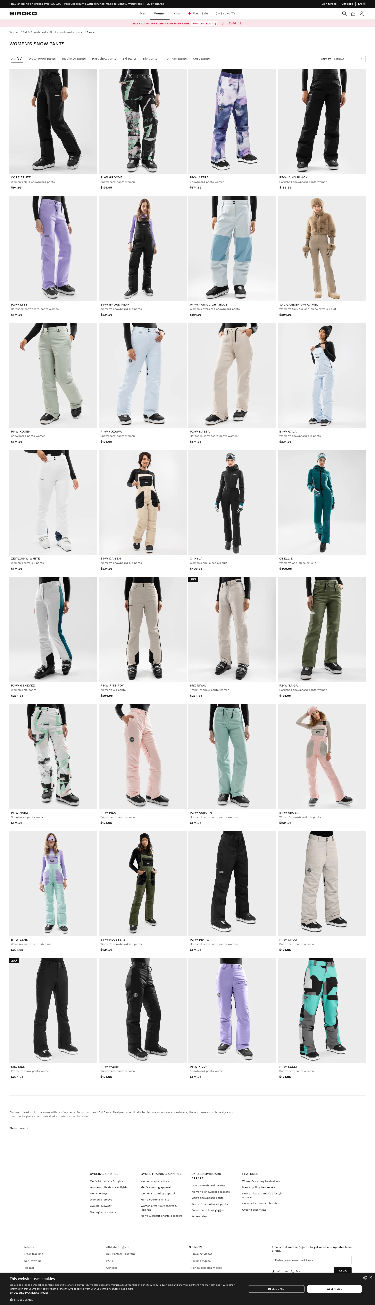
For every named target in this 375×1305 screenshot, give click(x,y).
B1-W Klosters (113, 939)
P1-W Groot (289, 939)
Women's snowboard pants (209, 1204)
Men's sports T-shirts (155, 1199)
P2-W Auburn (201, 812)
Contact (111, 1267)
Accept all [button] (334, 1289)
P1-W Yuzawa (111, 431)
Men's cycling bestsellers (258, 1187)
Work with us (32, 1260)
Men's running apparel (156, 1187)
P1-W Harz (19, 812)
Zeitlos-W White (25, 558)
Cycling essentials (254, 1209)
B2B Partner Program (120, 1253)
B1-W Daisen (110, 558)
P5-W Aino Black (293, 177)
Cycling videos (202, 1253)
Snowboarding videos (207, 1267)
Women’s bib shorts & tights (109, 1187)
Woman (282, 1271)
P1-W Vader (109, 1066)
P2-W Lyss (19, 304)
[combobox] (365, 1278)
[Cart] (353, 13)
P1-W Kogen (20, 431)
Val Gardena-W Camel (298, 304)
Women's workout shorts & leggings (159, 1207)
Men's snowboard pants (207, 1197)
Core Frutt (21, 177)
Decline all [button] (276, 1289)
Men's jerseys (99, 1193)
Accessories (199, 1216)
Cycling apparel (104, 1174)
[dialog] (187, 1289)
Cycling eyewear (101, 1205)
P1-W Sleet (288, 1066)
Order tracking (33, 1253)
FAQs (109, 1260)
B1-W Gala (288, 431)
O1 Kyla (196, 558)
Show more (17, 1128)
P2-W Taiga (288, 685)
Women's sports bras (155, 1181)
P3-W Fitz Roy (112, 685)
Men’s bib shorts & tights (106, 1181)
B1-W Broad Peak (114, 304)
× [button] (370, 1277)
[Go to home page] (23, 13)
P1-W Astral (200, 177)
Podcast (28, 1267)
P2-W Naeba (200, 431)
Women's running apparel (158, 1193)
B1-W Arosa (289, 812)
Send (343, 1271)
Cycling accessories (103, 1212)
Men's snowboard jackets (208, 1185)
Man (299, 1271)
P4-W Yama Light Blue (208, 304)
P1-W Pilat (109, 812)
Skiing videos (202, 1260)
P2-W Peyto (199, 939)
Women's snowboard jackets (210, 1191)
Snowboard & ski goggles (207, 1210)
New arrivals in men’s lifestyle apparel (262, 1195)
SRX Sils (18, 1066)
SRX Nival (198, 685)
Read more (127, 1288)
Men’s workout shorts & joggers (161, 1215)
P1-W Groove (111, 177)
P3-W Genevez (23, 685)
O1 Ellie (286, 558)
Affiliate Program (117, 1247)
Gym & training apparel (161, 1174)
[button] (125, 1293)
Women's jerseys (101, 1199)
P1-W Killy (198, 1066)
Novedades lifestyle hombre (260, 1203)
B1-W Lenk (19, 939)
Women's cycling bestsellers (261, 1181)
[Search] (344, 14)
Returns (28, 1247)
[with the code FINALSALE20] (214, 23)
